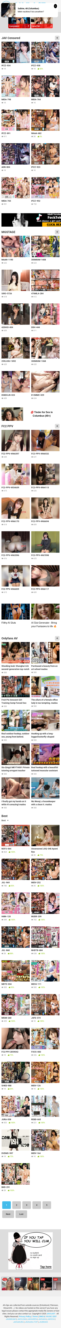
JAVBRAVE (43, 1322)
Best (3, 820)
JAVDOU (50, 1319)
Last (21, 1214)
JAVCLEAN (21, 1319)
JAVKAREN (32, 1319)
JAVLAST (51, 1314)
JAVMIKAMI (11, 1319)
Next (8, 1214)
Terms (35, 1316)
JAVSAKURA (18, 1322)
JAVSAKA (42, 1319)
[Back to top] (56, 1322)
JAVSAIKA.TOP (31, 1322)
